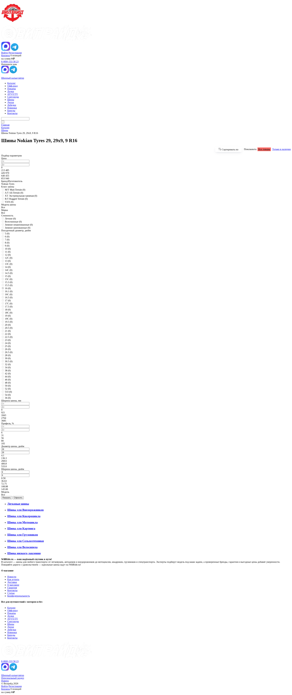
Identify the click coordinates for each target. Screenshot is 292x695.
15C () (8, 279)
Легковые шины (18, 503)
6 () (7, 236)
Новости (11, 576)
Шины (10, 624)
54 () (8, 395)
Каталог (11, 607)
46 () (8, 379)
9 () (7, 245)
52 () (8, 388)
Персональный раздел (12, 678)
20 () (8, 325)
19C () (8, 318)
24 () (8, 343)
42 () (8, 373)
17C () (8, 303)
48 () (8, 382)
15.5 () (8, 285)
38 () (8, 370)
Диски (10, 627)
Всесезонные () (13, 221)
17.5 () (8, 306)
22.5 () (8, 337)
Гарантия (12, 587)
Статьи (11, 593)
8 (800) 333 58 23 (10, 61)
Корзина (5, 55)
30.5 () (8, 361)
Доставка (12, 582)
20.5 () (8, 328)
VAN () (9, 202)
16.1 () (8, 291)
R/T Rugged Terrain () (16, 199)
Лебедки (11, 629)
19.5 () (8, 321)
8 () (7, 242)
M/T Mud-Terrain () (15, 189)
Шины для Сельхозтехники (25, 541)
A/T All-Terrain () (14, 192)
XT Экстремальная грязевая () (21, 195)
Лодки (10, 616)
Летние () (10, 218)
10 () (8, 248)
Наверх (5, 680)
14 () (8, 267)
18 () (8, 309)
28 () (8, 355)
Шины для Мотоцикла (22, 522)
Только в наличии (281, 149)
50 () (8, 385)
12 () (8, 255)
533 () (8, 391)
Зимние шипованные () (17, 227)
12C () (8, 258)
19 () (8, 315)
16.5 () (8, 297)
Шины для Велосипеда (22, 547)
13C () (8, 264)
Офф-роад (12, 610)
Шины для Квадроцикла (23, 516)
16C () (8, 294)
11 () (7, 251)
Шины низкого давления (24, 553)
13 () (8, 261)
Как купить (13, 579)
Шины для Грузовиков (22, 534)
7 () (7, 239)
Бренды (11, 635)
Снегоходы (13, 621)
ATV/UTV (12, 618)
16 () (8, 288)
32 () (8, 364)
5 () (7, 233)
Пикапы (11, 613)
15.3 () (8, 282)
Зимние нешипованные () (19, 224)
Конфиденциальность (18, 596)
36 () (8, 398)
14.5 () (8, 273)
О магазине (13, 585)
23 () (8, 340)
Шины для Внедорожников (25, 509)
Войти (4, 52)
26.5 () (8, 352)
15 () (8, 276)
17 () (8, 300)
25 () (8, 346)
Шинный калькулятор (12, 78)
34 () (8, 367)
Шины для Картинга (21, 528)
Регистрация (15, 52)
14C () (8, 270)
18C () (8, 312)
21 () (8, 331)
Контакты (12, 590)
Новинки (12, 632)
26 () (8, 349)
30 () (8, 358)
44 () (8, 376)
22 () (8, 334)
